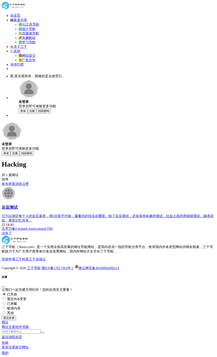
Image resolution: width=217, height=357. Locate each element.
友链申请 (8, 259)
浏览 (18, 184)
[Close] (3, 286)
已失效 (11, 294)
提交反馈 (8, 317)
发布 (5, 184)
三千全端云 (37, 259)
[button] (5, 322)
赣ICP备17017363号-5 (57, 268)
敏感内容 (13, 308)
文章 (11, 327)
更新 (11, 184)
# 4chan (20, 228)
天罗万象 (8, 228)
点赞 (25, 184)
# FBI (49, 228)
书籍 (25, 327)
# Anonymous (35, 228)
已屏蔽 (11, 303)
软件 (18, 327)
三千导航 (34, 268)
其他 (10, 313)
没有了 (7, 233)
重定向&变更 (16, 299)
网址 (5, 327)
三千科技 (22, 259)
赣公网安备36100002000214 (98, 268)
